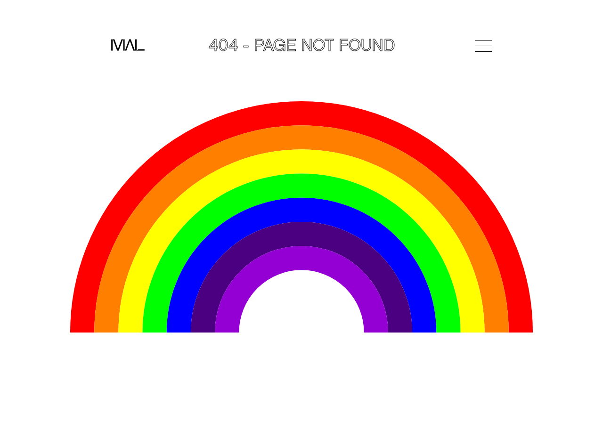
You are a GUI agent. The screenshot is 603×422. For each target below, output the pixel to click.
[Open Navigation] (483, 45)
